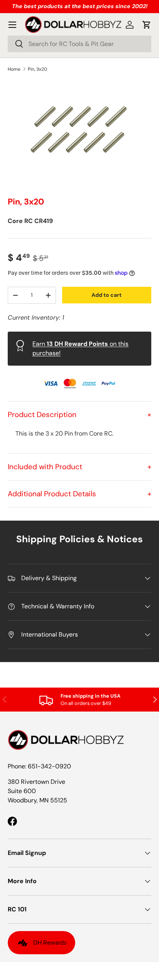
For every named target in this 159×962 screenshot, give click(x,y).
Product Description (79, 414)
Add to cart (106, 294)
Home (14, 69)
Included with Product (79, 467)
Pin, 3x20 (37, 69)
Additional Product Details (79, 494)
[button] (146, 24)
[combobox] (79, 44)
